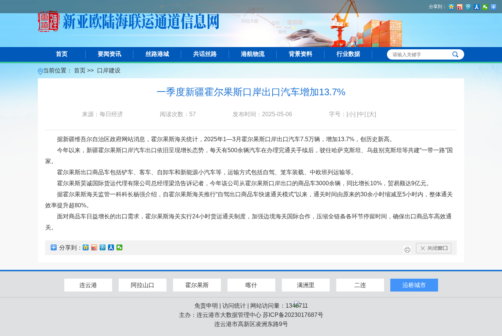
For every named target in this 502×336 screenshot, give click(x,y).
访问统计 (234, 306)
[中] (361, 114)
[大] (371, 114)
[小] (351, 114)
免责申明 (206, 306)
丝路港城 (157, 54)
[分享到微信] (119, 247)
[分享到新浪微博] (94, 247)
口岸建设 (109, 70)
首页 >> (84, 70)
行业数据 (348, 54)
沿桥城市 (414, 285)
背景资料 (300, 54)
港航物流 (253, 54)
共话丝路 (205, 54)
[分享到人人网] (111, 247)
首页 (62, 54)
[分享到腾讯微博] (103, 247)
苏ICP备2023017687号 (293, 315)
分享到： (438, 6)
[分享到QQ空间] (86, 247)
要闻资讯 (109, 54)
